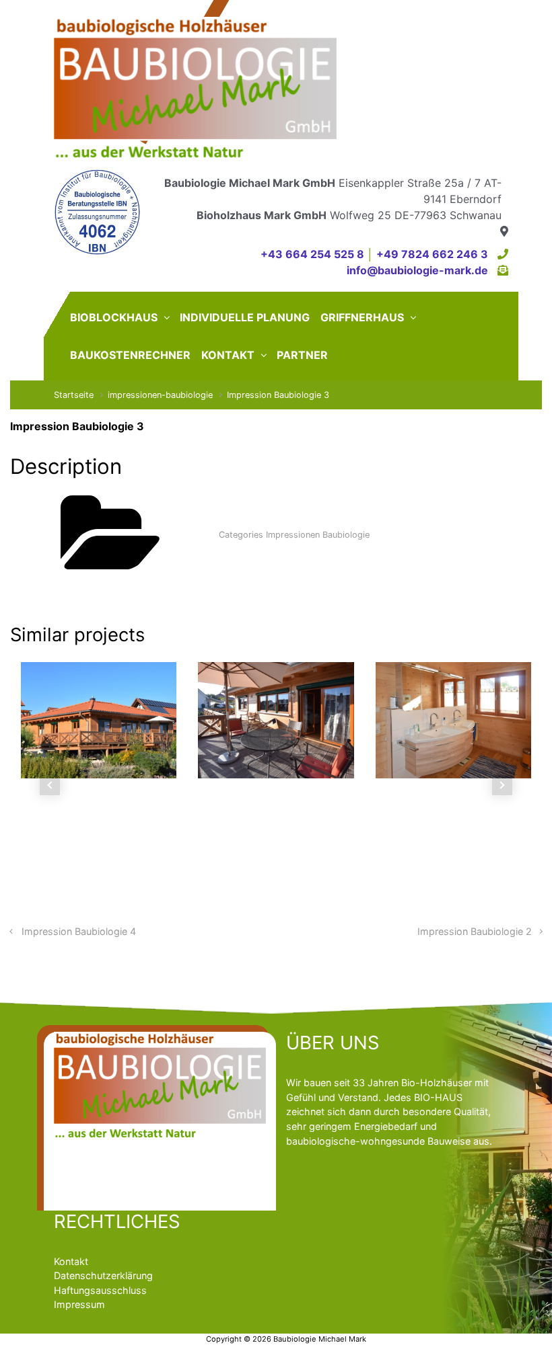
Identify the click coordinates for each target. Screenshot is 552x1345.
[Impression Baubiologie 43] (415, 720)
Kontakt (71, 1261)
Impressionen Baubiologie (318, 535)
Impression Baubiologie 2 (474, 931)
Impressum (79, 1304)
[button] (50, 785)
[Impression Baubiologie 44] (237, 720)
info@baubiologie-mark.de (417, 270)
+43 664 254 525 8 (312, 254)
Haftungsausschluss (100, 1290)
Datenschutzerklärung (103, 1275)
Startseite (74, 395)
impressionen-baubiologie (160, 395)
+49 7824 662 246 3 (432, 254)
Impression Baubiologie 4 (79, 931)
